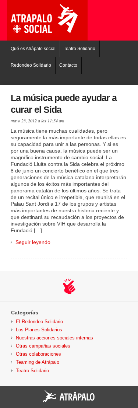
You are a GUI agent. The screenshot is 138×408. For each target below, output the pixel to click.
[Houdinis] (69, 286)
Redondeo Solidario (31, 65)
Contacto (68, 65)
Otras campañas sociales (43, 346)
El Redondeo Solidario (39, 321)
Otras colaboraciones (38, 354)
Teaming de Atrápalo (37, 362)
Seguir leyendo (32, 242)
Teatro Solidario (79, 48)
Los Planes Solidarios (39, 329)
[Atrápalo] (69, 396)
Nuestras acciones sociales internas (54, 338)
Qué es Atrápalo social (33, 48)
